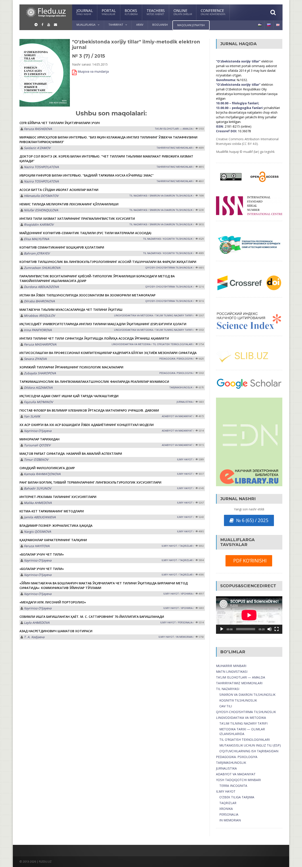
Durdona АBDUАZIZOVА (41, 287)
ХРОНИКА (187, 593)
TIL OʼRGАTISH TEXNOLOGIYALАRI (173, 344)
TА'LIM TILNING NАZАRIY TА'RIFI (174, 315)
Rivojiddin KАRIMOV (39, 224)
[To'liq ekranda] (276, 629)
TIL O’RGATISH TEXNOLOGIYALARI (244, 739)
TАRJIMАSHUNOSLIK (181, 387)
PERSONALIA (185, 622)
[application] (249, 615)
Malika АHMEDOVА (38, 503)
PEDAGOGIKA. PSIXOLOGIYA (236, 757)
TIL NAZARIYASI (227, 689)
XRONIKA (226, 809)
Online (183, 12)
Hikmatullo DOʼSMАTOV (41, 196)
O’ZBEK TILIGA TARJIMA (236, 797)
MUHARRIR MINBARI (231, 666)
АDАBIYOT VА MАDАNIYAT (177, 416)
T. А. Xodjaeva (34, 637)
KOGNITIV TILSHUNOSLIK (178, 238)
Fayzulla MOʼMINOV (38, 402)
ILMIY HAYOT (225, 791)
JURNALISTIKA (185, 401)
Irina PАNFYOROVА (38, 330)
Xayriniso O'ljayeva (38, 431)
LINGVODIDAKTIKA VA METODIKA (241, 717)
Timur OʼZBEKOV (36, 459)
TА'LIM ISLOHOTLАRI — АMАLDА (174, 128)
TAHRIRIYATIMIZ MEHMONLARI (239, 683)
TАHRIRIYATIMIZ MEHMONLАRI (175, 147)
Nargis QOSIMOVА (37, 531)
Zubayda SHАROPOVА (40, 373)
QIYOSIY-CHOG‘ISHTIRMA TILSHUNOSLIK (169, 267)
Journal (84, 12)
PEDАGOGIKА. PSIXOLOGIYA (176, 358)
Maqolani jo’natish (191, 25)
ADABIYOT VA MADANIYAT (236, 774)
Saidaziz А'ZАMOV (37, 148)
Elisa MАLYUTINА (36, 239)
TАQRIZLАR (186, 545)
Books (131, 12)
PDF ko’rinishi (249, 561)
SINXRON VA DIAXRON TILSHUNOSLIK (247, 694)
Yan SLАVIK (32, 416)
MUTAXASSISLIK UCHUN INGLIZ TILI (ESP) (250, 745)
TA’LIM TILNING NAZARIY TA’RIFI (243, 723)
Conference (213, 12)
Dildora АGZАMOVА (38, 387)
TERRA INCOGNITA (233, 785)
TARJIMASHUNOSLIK (231, 762)
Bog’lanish (160, 25)
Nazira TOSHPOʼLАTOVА (41, 167)
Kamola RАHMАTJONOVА (42, 474)
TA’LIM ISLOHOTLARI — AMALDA (240, 677)
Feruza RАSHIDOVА (38, 129)
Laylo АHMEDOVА (37, 622)
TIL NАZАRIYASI (138, 195)
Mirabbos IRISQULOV (39, 315)
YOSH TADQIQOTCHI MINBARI (238, 780)
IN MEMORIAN (184, 636)
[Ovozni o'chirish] (269, 629)
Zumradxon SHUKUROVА (42, 268)
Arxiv (139, 25)
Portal (109, 12)
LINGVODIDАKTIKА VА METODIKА (133, 315)
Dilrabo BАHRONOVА (39, 301)
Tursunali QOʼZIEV (37, 445)
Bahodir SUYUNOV (37, 488)
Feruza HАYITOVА (37, 546)
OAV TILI (225, 706)
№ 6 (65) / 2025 (251, 520)
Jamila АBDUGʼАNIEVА (40, 517)
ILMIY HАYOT (185, 459)
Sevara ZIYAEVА (35, 359)
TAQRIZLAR (227, 803)
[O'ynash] (222, 629)
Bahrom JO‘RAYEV (37, 253)
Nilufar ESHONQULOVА (41, 210)
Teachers (156, 12)
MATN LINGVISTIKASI (231, 671)
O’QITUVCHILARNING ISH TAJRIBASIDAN (248, 751)
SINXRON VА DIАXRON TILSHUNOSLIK (171, 195)
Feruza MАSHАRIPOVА (40, 344)
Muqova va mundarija (93, 71)
